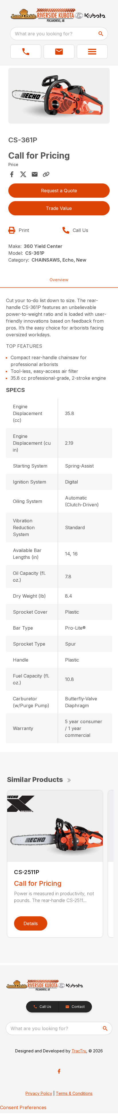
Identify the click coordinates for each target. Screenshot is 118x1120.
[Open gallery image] (59, 96)
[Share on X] (23, 174)
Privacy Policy (38, 1093)
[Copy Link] (46, 174)
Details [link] (30, 923)
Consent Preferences (23, 1107)
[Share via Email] (34, 174)
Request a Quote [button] (59, 190)
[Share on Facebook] (11, 174)
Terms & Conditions (74, 1093)
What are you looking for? (43, 34)
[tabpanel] (59, 97)
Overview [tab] (59, 279)
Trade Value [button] (59, 208)
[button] (25, 52)
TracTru (79, 1050)
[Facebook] (59, 1071)
